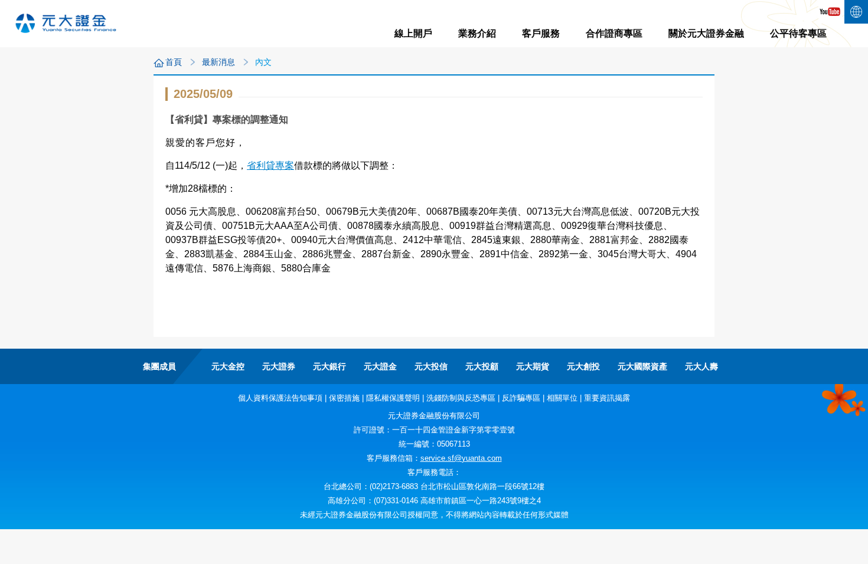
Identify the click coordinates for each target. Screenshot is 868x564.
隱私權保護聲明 (393, 398)
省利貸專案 (270, 165)
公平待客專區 (798, 33)
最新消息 (218, 62)
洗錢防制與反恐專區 (460, 398)
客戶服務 (541, 33)
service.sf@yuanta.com (461, 458)
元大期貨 (532, 366)
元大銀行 (329, 366)
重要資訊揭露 (607, 398)
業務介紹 (477, 33)
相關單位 (562, 398)
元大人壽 (701, 366)
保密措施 (344, 398)
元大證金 (380, 366)
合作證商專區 (614, 33)
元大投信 (431, 366)
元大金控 (227, 366)
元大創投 (583, 366)
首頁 (173, 62)
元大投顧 (481, 366)
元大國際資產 (642, 366)
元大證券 (278, 366)
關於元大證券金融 (706, 33)
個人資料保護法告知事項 (280, 398)
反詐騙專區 (521, 398)
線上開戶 (413, 33)
